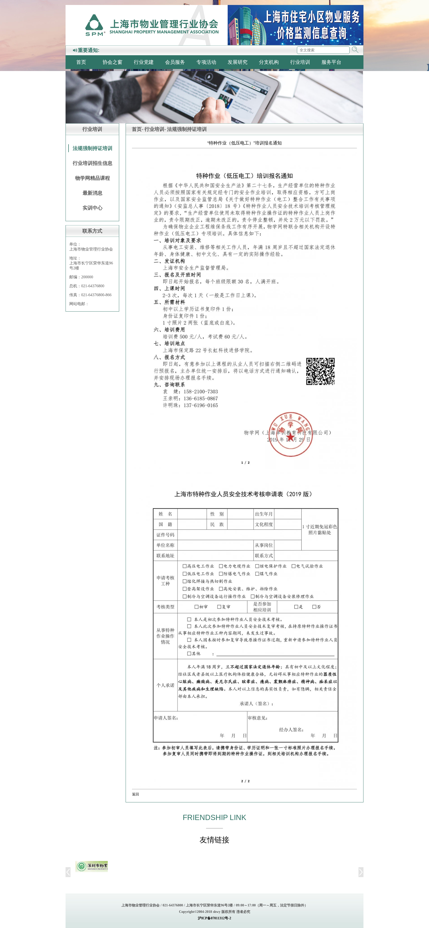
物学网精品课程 (92, 178)
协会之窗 (112, 62)
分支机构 (269, 62)
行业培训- (155, 129)
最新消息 (93, 193)
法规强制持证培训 (92, 148)
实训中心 (93, 208)
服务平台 (331, 62)
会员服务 (175, 62)
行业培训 (300, 62)
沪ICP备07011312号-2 (214, 918)
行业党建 (144, 62)
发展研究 (238, 62)
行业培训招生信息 (92, 163)
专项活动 (206, 62)
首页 (81, 62)
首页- (137, 129)
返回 (135, 794)
